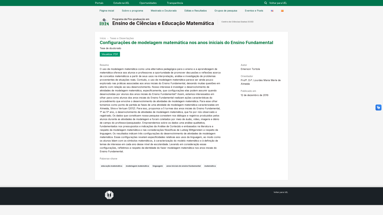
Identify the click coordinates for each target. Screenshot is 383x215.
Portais (99, 2)
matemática (210, 166)
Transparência (175, 2)
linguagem (158, 166)
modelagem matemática (137, 166)
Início (103, 38)
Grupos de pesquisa (226, 10)
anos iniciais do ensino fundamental (183, 166)
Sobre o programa (132, 10)
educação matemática (111, 166)
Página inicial (106, 10)
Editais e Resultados (195, 10)
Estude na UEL (121, 2)
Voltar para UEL (278, 2)
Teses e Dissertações (122, 38)
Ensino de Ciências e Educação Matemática (163, 23)
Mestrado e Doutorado (164, 10)
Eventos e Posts (254, 10)
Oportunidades (148, 2)
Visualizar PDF (110, 54)
